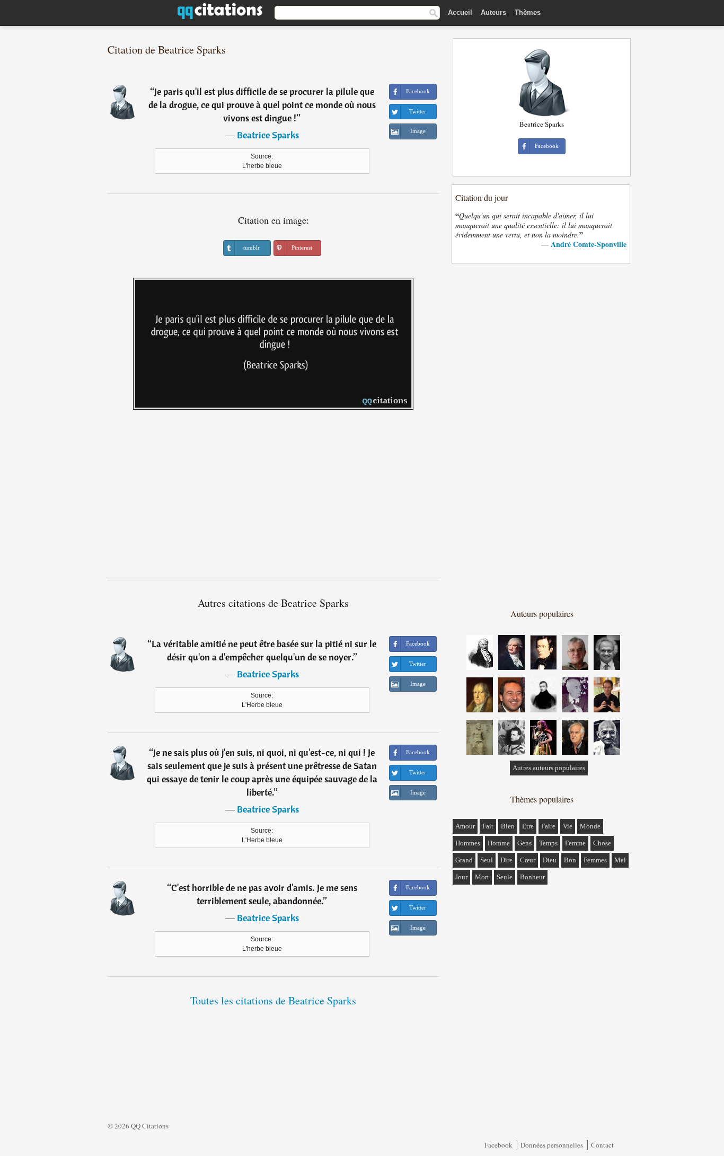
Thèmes (528, 12)
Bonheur (532, 877)
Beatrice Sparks (268, 135)
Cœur (527, 860)
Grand (464, 860)
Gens (524, 843)
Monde (590, 826)
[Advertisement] (273, 499)
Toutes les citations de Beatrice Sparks (273, 1000)
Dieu (550, 860)
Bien (508, 826)
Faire (548, 826)
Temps (548, 843)
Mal (620, 860)
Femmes (595, 860)
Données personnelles (551, 1145)
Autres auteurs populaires (549, 768)
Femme (575, 843)
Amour (465, 826)
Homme (499, 843)
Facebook (498, 1145)
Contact (602, 1145)
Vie (567, 826)
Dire (506, 860)
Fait (487, 826)
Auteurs (493, 12)
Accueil (460, 12)
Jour (461, 877)
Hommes (467, 843)
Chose (602, 843)
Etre (528, 826)
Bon (570, 860)
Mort (482, 877)
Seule (505, 877)
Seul (486, 860)
